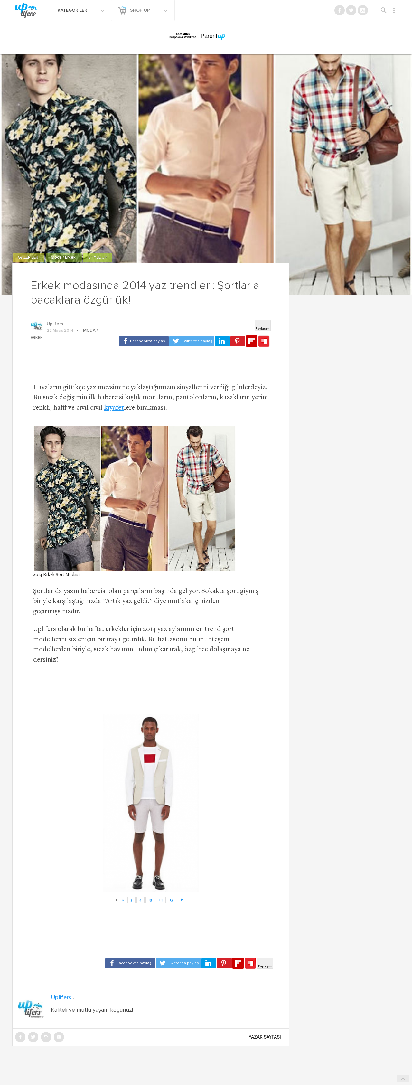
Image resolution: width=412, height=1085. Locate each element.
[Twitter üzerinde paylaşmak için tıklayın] (191, 341)
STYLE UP (97, 257)
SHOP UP (140, 10)
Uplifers (55, 324)
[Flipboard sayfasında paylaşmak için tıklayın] (251, 341)
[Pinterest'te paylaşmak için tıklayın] (237, 341)
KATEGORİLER (73, 10)
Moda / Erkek (64, 257)
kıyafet (114, 408)
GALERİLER (28, 257)
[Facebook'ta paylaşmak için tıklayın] (144, 341)
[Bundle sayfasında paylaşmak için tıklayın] (264, 341)
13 (150, 900)
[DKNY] (150, 803)
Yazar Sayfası (265, 1037)
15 (171, 900)
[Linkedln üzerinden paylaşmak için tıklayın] (222, 341)
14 (161, 900)
